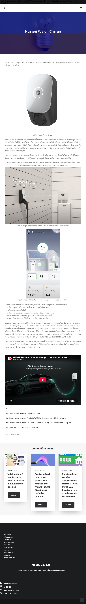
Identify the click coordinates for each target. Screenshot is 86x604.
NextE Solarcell (10, 583)
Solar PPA (7, 545)
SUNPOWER (7, 540)
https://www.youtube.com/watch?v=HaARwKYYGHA (22, 413)
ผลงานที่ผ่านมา (8, 553)
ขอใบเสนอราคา (8, 537)
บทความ (6, 550)
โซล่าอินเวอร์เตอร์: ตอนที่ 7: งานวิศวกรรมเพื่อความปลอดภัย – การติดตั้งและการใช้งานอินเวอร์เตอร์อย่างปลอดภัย (42, 485)
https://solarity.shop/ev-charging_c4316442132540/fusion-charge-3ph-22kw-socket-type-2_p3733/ (38, 423)
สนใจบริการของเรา (9, 558)
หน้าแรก (6, 532)
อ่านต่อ (13, 495)
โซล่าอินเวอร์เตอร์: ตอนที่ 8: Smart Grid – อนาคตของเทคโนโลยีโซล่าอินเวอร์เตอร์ (16, 480)
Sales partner (8, 547)
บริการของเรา (8, 534)
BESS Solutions (9, 542)
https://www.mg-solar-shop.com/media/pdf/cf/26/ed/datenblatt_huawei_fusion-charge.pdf (36, 418)
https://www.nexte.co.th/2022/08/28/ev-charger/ (21, 427)
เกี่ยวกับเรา (7, 555)
